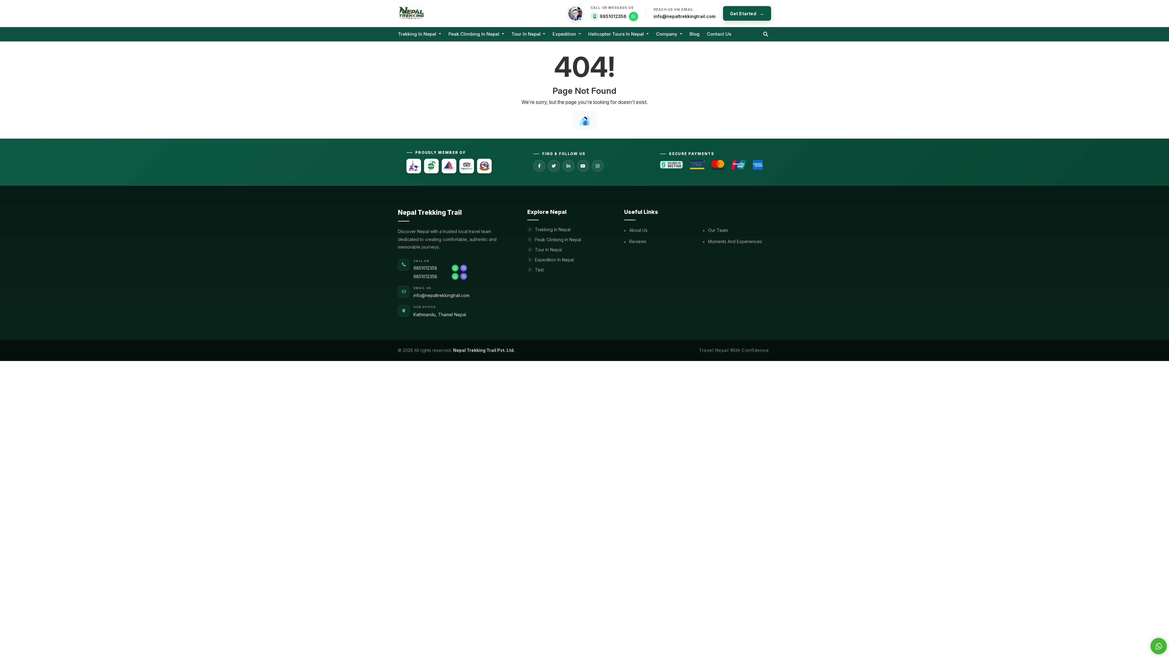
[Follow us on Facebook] (539, 166)
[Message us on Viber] (463, 268)
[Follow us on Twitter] (554, 166)
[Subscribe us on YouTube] (583, 166)
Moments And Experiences (734, 241)
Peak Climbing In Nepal (558, 239)
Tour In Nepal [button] (526, 34)
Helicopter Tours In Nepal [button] (616, 34)
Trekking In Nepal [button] (417, 34)
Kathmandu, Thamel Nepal (439, 314)
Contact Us (719, 34)
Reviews (637, 241)
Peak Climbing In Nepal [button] (474, 34)
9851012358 (613, 16)
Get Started (743, 13)
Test (539, 269)
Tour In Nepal (548, 249)
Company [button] (667, 34)
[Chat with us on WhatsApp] (455, 268)
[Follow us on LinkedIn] (568, 166)
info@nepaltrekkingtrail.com (684, 16)
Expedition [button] (565, 34)
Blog (695, 34)
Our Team (717, 230)
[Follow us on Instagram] (598, 166)
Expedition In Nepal (554, 259)
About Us (638, 230)
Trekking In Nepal (552, 229)
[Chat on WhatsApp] (633, 16)
